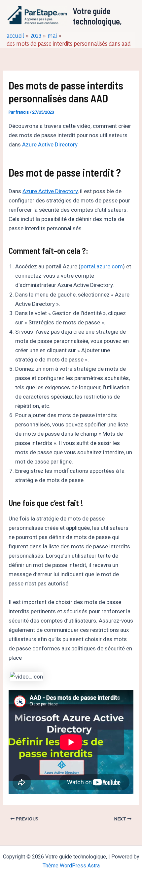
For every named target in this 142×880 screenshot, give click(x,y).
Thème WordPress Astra (71, 865)
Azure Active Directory (50, 144)
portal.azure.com (102, 266)
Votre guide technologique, (97, 16)
